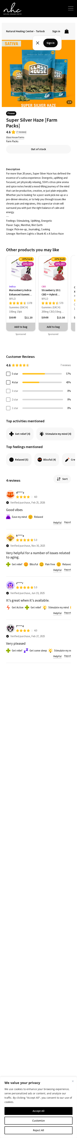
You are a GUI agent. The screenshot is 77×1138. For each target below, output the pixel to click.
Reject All (38, 1130)
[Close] (73, 1081)
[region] (38, 1107)
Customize (38, 1120)
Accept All (38, 1111)
